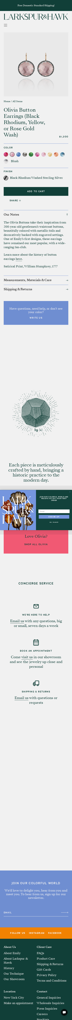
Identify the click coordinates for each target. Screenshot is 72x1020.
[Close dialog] (70, 492)
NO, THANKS (54, 522)
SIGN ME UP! (54, 517)
